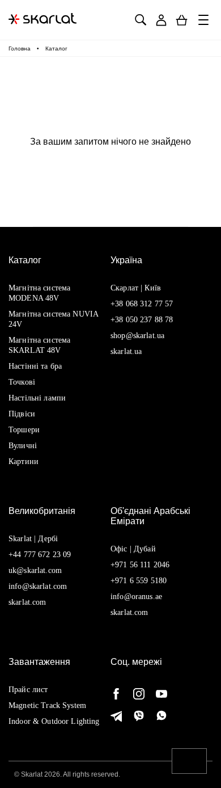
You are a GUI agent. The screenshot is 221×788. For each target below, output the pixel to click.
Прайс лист (28, 689)
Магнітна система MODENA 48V (39, 293)
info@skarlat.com (37, 586)
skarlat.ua (126, 351)
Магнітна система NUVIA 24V (53, 319)
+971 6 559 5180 (138, 580)
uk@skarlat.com (35, 570)
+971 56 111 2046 (139, 565)
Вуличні (22, 445)
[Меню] (204, 19)
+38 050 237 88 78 (141, 319)
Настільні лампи (37, 398)
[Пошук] (140, 20)
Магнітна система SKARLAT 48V (39, 345)
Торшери (24, 429)
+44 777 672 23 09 (39, 554)
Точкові (21, 382)
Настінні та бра (35, 366)
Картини (23, 461)
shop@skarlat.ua (137, 335)
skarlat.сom (129, 612)
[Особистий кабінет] (161, 20)
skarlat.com (27, 602)
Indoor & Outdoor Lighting (54, 721)
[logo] (42, 20)
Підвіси (21, 414)
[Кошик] (182, 20)
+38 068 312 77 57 (141, 304)
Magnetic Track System (47, 705)
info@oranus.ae (136, 596)
